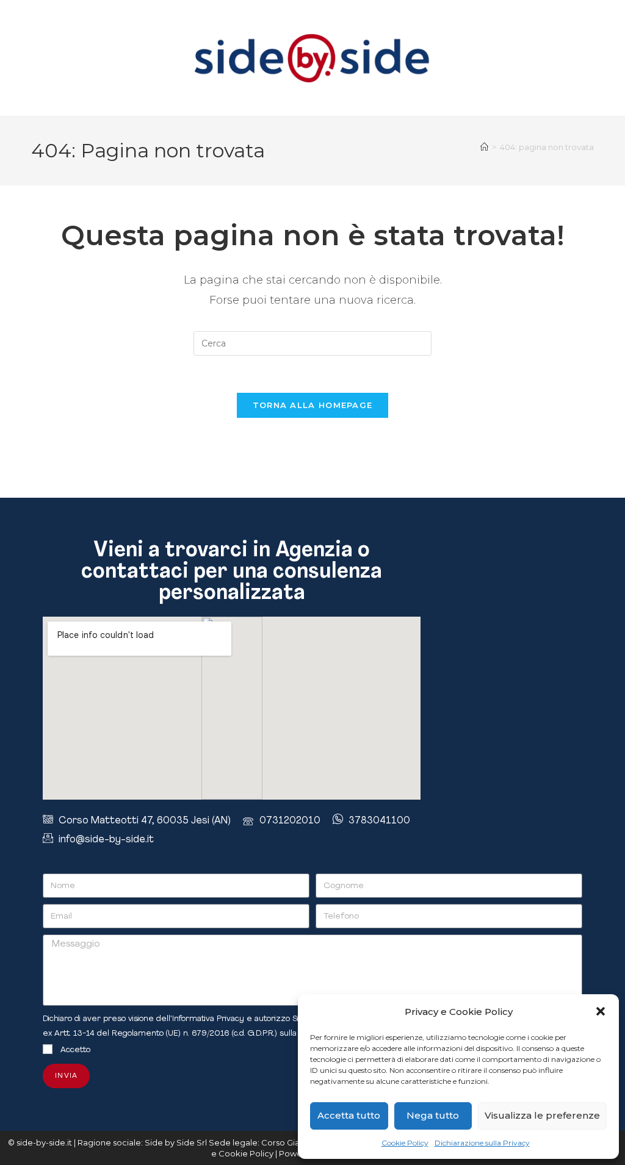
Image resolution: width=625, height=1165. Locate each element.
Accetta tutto (348, 1115)
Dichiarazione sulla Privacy (482, 1142)
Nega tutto (432, 1115)
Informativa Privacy (208, 1019)
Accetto (75, 1050)
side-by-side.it (44, 1142)
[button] (600, 1011)
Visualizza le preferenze (542, 1115)
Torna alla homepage (313, 405)
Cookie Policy (404, 1142)
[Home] (484, 147)
